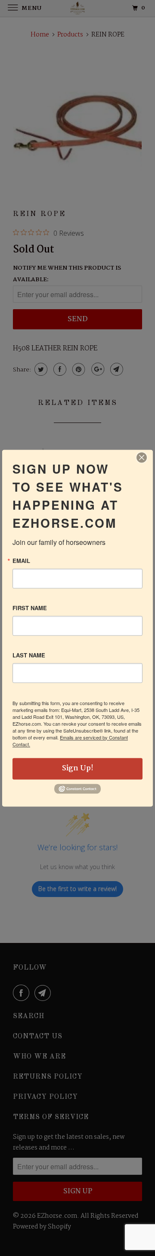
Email (21, 560)
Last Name (28, 655)
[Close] (141, 457)
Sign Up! (77, 768)
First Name (29, 608)
